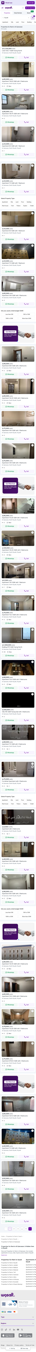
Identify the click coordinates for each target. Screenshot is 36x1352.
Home (3, 1236)
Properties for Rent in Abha (8, 1277)
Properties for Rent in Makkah (9, 1267)
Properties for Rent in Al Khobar (10, 1279)
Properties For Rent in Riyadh (9, 1262)
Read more (4, 1255)
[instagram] (2, 1330)
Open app (31, 2)
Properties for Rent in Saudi (14, 1236)
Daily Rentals (18, 13)
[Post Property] (23, 7)
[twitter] (22, 1330)
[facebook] (10, 1330)
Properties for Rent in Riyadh (9, 1239)
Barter (30, 12)
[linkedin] (14, 1330)
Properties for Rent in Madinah (9, 1270)
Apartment (5, 22)
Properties (7, 13)
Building (29, 22)
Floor (23, 22)
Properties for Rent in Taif (8, 1272)
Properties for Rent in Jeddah (9, 1265)
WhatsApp (10, 57)
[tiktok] (6, 1330)
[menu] (2, 8)
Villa (12, 22)
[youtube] (18, 1330)
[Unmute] (32, 767)
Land (17, 22)
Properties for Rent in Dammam (9, 1274)
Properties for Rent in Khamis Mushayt (11, 1284)
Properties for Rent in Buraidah (9, 1282)
